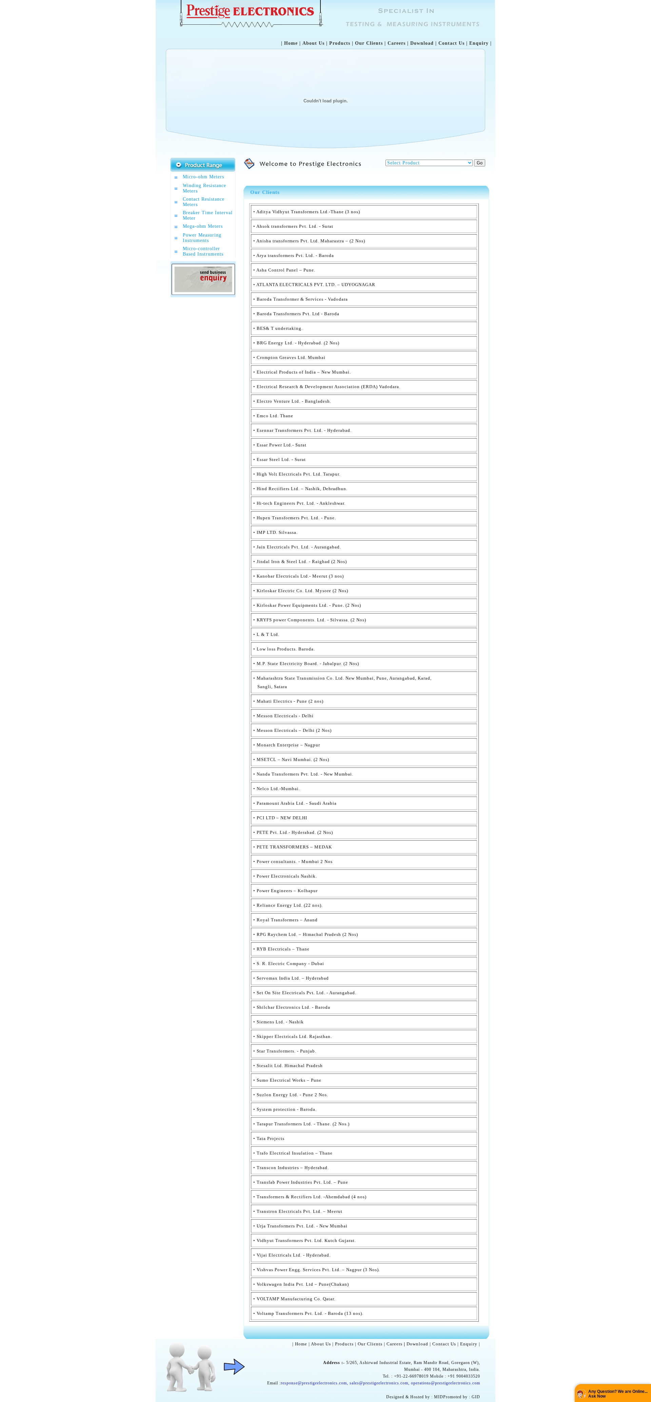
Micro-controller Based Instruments (203, 251)
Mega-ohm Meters (203, 226)
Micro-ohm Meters (203, 176)
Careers (397, 43)
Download (422, 43)
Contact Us (451, 43)
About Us (313, 43)
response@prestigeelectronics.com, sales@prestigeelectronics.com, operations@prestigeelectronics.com (380, 1383)
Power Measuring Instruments (202, 238)
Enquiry (479, 43)
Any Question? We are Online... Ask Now (618, 1394)
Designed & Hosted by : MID (414, 1397)
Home (291, 43)
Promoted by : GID (461, 1397)
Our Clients (369, 43)
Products (339, 43)
